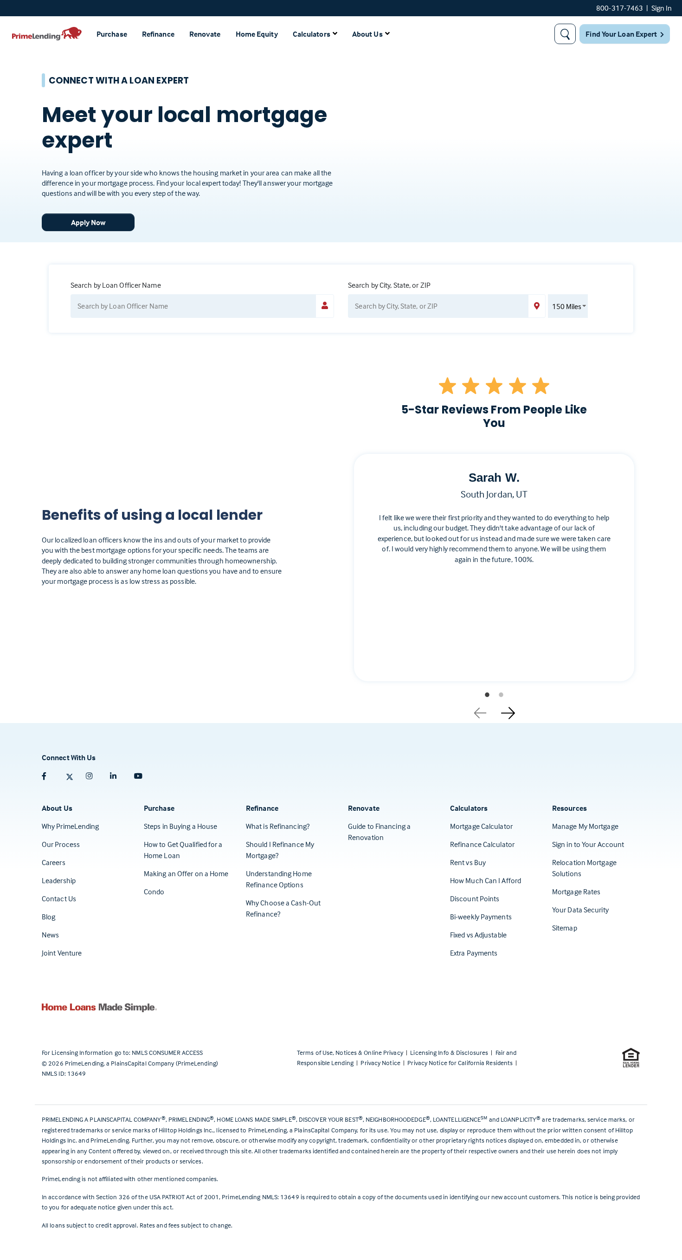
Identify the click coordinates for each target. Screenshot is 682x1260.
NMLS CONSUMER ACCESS (167, 1052)
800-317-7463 (619, 8)
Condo (154, 891)
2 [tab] (501, 694)
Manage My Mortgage (585, 826)
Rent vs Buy (468, 862)
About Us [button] (367, 34)
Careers (53, 862)
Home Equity (257, 34)
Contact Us (59, 898)
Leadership (59, 880)
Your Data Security (580, 909)
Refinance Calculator (482, 844)
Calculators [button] (311, 34)
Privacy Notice (381, 1062)
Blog (48, 916)
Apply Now (88, 222)
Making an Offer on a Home (186, 873)
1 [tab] (487, 694)
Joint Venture (62, 952)
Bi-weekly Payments (481, 916)
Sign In (661, 8)
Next (508, 709)
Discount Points (475, 898)
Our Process (61, 844)
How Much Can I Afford (485, 880)
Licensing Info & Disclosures (449, 1052)
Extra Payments (473, 952)
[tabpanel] (494, 575)
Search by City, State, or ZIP (389, 285)
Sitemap (564, 927)
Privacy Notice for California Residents (460, 1062)
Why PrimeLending (70, 826)
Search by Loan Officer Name (116, 285)
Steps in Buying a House (180, 826)
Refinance (158, 34)
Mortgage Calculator (481, 826)
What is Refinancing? (277, 826)
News (50, 934)
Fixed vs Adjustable (478, 934)
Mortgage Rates (576, 891)
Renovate (205, 34)
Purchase (112, 34)
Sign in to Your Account (588, 844)
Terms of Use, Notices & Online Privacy (351, 1052)
